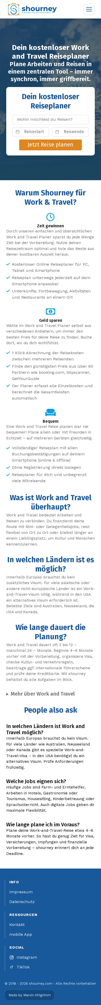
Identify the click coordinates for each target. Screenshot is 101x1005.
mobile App (20, 934)
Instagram (27, 957)
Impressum (21, 891)
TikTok (23, 967)
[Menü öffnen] (89, 9)
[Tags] (50, 119)
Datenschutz (22, 901)
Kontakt (17, 924)
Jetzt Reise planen (50, 144)
